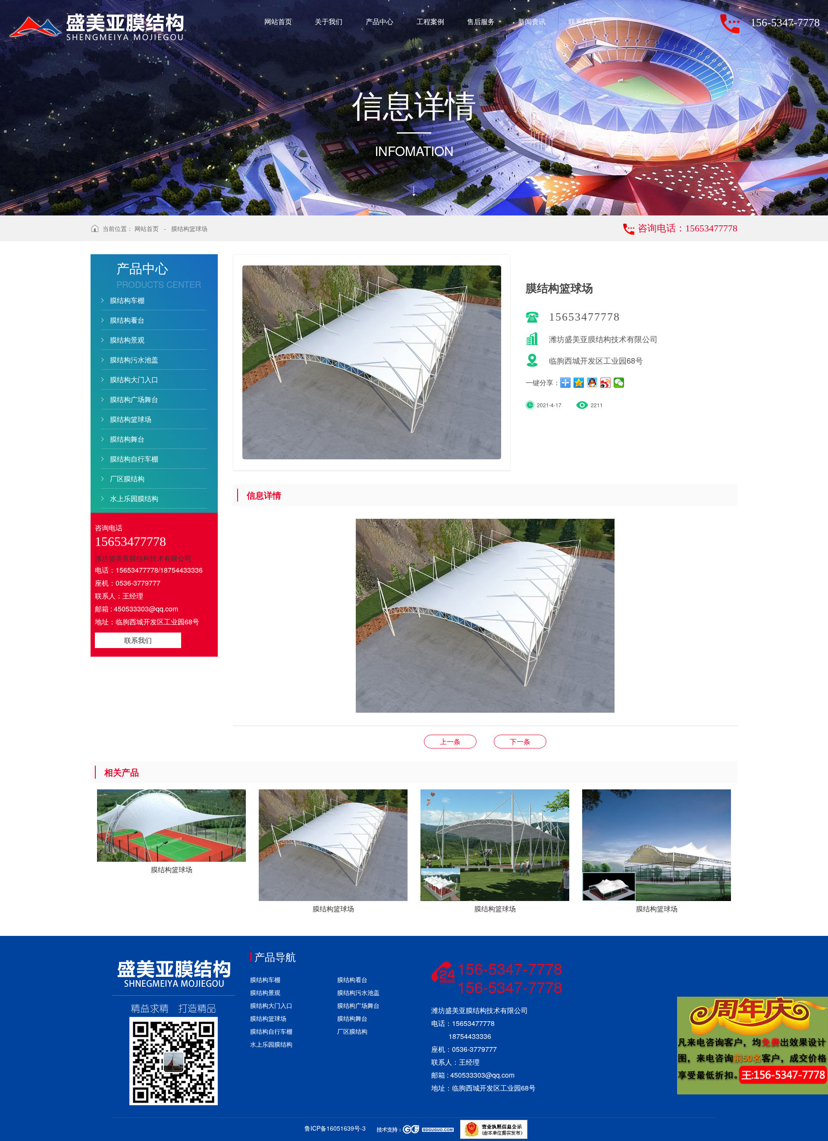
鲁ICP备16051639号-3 (335, 1128)
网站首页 (147, 228)
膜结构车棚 (127, 300)
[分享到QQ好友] (592, 382)
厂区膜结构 (127, 478)
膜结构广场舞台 (134, 399)
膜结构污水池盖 (134, 360)
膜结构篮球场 (189, 228)
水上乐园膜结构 (134, 498)
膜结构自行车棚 (134, 459)
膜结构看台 (127, 320)
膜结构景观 (127, 340)
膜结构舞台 (127, 439)
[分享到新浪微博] (605, 382)
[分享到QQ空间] (579, 382)
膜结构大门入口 (134, 379)
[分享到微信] (619, 382)
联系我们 (138, 640)
